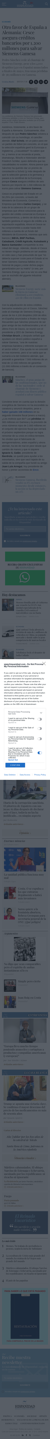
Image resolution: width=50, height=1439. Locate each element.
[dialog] (25, 719)
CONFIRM (15, 765)
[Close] (44, 664)
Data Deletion (10, 775)
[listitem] (25, 713)
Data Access (25, 775)
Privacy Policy (40, 775)
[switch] (40, 719)
